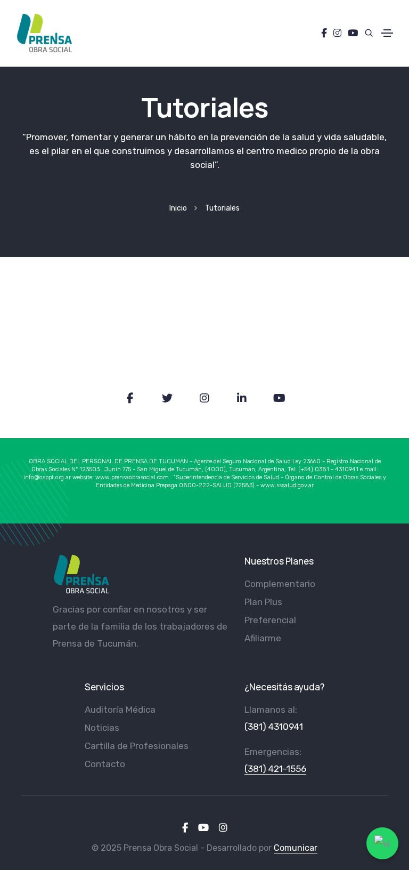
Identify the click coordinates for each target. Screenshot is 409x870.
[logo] (81, 574)
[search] (365, 32)
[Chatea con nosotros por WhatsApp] (382, 843)
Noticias (102, 727)
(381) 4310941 (273, 726)
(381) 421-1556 (275, 768)
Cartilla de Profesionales (137, 745)
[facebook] (185, 828)
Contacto (105, 764)
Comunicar (295, 848)
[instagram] (223, 828)
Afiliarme (262, 638)
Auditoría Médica (120, 709)
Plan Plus (263, 602)
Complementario (279, 583)
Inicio (178, 208)
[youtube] (203, 828)
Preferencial (270, 620)
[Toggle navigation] (387, 33)
